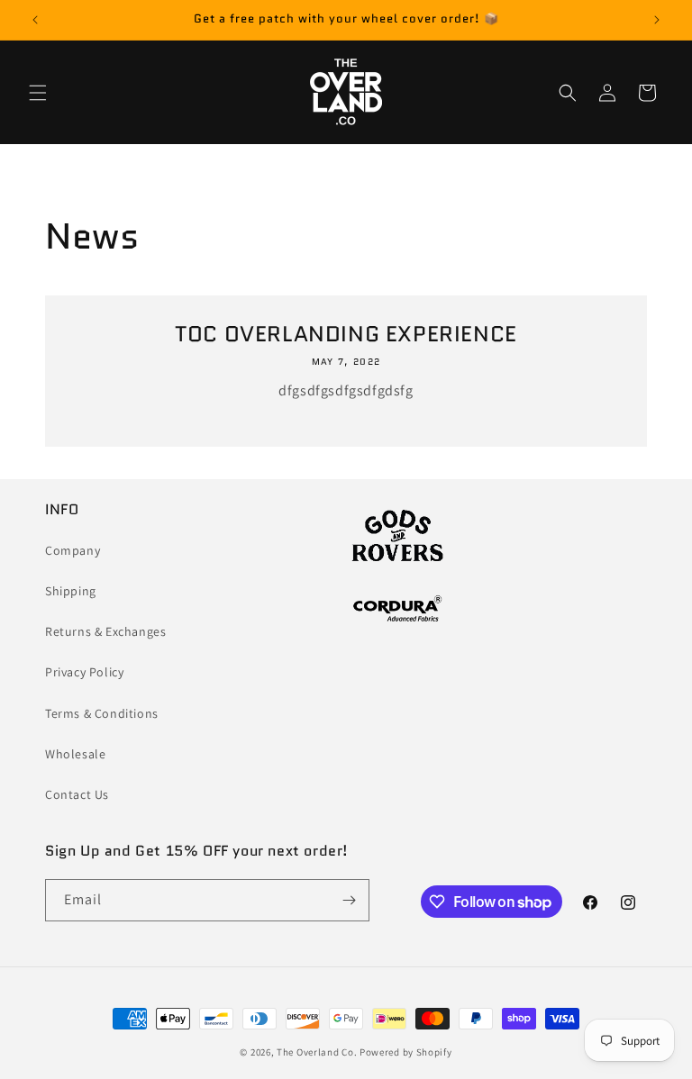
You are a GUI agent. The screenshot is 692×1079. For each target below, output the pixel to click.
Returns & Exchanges (105, 631)
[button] (38, 93)
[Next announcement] (657, 20)
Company (72, 550)
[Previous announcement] (35, 20)
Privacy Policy (84, 672)
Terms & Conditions (102, 713)
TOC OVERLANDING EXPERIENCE (346, 334)
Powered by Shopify (406, 1052)
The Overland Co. (317, 1052)
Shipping (70, 591)
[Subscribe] (349, 900)
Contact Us (77, 794)
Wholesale (75, 754)
